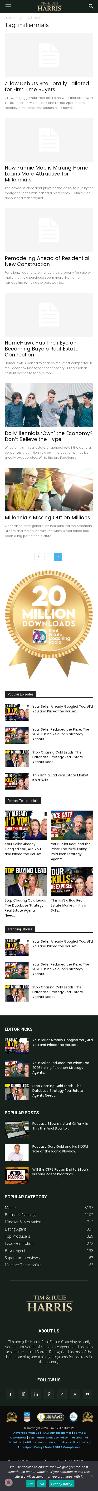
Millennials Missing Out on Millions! (48, 517)
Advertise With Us (26, 1433)
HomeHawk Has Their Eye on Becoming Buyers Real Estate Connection (41, 348)
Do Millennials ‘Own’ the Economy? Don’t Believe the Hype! (49, 436)
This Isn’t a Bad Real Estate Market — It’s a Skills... (68, 905)
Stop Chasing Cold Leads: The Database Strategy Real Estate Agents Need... (57, 757)
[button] (8, 6)
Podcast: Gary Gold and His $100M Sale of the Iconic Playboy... (60, 1149)
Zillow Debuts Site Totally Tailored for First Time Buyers (47, 86)
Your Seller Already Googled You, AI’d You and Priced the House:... (62, 709)
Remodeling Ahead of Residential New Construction (47, 261)
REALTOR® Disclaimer (56, 1433)
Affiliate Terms (36, 1442)
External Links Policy (63, 1442)
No (42, 1484)
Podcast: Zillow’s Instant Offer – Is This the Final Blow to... (60, 1126)
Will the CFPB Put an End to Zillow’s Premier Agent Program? (60, 1172)
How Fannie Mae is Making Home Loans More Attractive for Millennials (46, 173)
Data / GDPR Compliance (63, 1447)
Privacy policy (61, 1484)
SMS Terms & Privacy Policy (48, 1437)
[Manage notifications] (8, 1482)
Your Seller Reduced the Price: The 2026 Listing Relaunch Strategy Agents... (60, 734)
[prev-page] (38, 557)
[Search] (91, 6)
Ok (30, 1484)
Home (9, 18)
